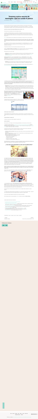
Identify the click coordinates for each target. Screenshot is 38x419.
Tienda (23, 413)
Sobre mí (13, 413)
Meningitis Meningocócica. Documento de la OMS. (10, 202)
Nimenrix (17, 215)
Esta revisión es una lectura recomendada (10, 205)
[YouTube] (27, 0)
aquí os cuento (8, 95)
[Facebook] (24, 0)
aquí (5, 37)
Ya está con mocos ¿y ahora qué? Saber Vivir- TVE (28, 218)
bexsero (9, 215)
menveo (15, 215)
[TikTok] (29, 0)
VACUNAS (20, 215)
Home (11, 413)
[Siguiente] (6, 225)
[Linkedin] (28, 0)
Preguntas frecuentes (17, 414)
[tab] (3, 407)
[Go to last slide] (3, 225)
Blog (18, 413)
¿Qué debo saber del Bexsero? (17, 59)
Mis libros (16, 413)
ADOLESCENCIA (6, 215)
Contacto (22, 414)
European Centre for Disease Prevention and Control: (11, 203)
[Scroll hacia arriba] (36, 417)
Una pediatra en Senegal (7, 218)
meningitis (12, 215)
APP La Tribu (26, 413)
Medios (21, 413)
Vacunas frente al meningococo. (8, 207)
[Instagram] (25, 0)
